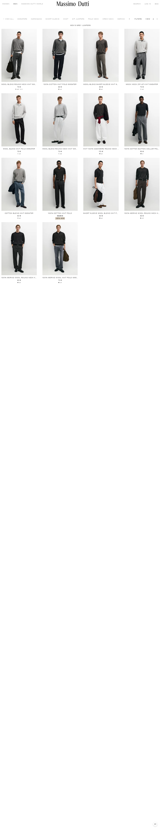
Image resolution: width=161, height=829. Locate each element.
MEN (15, 4)
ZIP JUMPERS (78, 19)
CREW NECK (108, 19)
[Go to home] (72, 3)
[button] (129, 19)
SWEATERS (22, 19)
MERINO (121, 19)
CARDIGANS (36, 19)
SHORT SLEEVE (53, 19)
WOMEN (6, 4)
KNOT (65, 19)
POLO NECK (93, 19)
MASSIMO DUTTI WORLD (32, 4)
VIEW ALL (9, 19)
